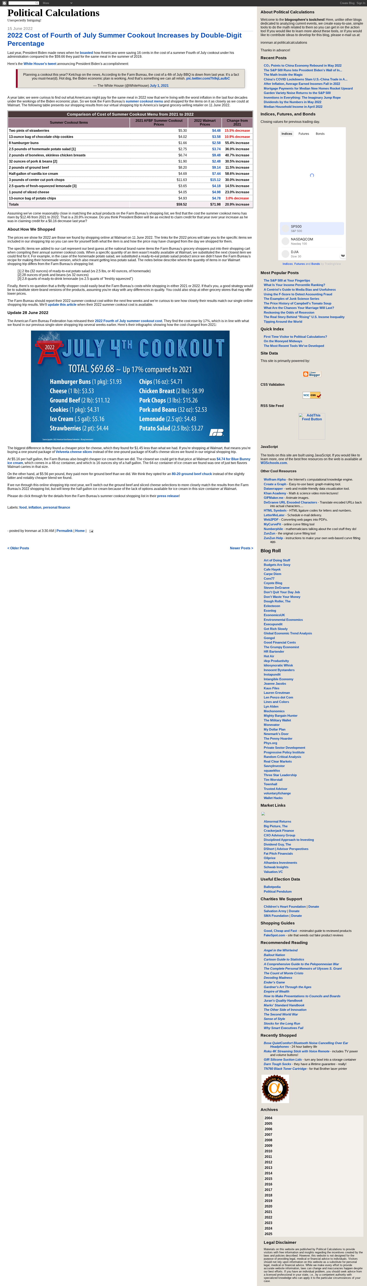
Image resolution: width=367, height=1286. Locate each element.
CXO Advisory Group (279, 835)
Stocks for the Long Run (282, 1023)
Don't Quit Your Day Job (282, 592)
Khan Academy (275, 493)
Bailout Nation (274, 955)
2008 (268, 1140)
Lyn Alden (271, 706)
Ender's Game (274, 982)
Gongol (269, 638)
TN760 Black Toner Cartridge (285, 1068)
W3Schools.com (274, 463)
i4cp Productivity (276, 661)
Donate (313, 906)
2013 (268, 1168)
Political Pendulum (278, 891)
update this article (62, 304)
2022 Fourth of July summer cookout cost (128, 321)
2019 (268, 1201)
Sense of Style (274, 1019)
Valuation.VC (273, 872)
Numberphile (273, 529)
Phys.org (270, 743)
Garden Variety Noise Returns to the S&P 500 (297, 93)
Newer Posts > (241, 548)
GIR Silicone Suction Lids (283, 1059)
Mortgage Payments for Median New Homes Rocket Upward (308, 88)
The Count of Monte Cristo (283, 973)
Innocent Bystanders (279, 670)
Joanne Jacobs (275, 683)
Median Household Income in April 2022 (293, 106)
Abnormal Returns (277, 821)
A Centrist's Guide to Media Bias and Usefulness (300, 289)
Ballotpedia (272, 887)
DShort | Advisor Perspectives (286, 849)
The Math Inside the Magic (283, 74)
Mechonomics (274, 711)
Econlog (270, 610)
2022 (268, 1217)
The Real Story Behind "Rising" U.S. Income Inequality (304, 317)
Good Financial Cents (280, 642)
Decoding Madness (278, 977)
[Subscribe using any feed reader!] (312, 438)
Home (80, 531)
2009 (268, 1145)
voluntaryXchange (277, 793)
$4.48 (216, 130)
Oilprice (269, 858)
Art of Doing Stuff (277, 560)
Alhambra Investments (280, 862)
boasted (86, 53)
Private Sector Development (284, 747)
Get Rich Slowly (276, 629)
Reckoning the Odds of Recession (289, 312)
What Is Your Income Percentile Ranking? (294, 285)
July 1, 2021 (159, 85)
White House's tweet (40, 64)
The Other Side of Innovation (285, 1009)
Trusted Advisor (275, 789)
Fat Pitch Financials (278, 853)
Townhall (270, 784)
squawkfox (272, 770)
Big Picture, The (276, 826)
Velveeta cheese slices (74, 452)
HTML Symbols (275, 510)
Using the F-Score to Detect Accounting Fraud (298, 294)
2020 (268, 1206)
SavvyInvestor (274, 766)
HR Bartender (274, 651)
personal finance (56, 507)
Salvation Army (275, 911)
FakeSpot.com (274, 935)
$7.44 (216, 173)
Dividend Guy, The (277, 844)
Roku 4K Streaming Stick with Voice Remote (296, 1051)
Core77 (269, 578)
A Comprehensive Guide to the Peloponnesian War (301, 964)
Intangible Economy (278, 679)
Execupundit (273, 624)
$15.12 (215, 180)
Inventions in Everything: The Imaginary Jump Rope (302, 97)
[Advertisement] (130, 519)
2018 (268, 1195)
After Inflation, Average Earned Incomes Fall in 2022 (302, 84)
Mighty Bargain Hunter (281, 715)
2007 (268, 1134)
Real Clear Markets (278, 761)
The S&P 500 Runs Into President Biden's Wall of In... (303, 70)
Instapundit (272, 674)
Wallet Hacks (273, 798)
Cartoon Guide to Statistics (284, 959)
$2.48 (216, 161)
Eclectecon (272, 606)
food (23, 507)
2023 (268, 1223)
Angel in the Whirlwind (281, 950)
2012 (268, 1162)
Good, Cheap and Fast (280, 931)
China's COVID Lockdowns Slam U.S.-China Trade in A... (305, 79)
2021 (268, 1212)
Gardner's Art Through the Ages (287, 987)
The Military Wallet (277, 720)
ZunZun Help (273, 538)
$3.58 (216, 137)
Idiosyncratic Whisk (278, 665)
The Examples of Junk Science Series (291, 298)
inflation (34, 507)
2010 (268, 1151)
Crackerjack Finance (279, 830)
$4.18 (216, 186)
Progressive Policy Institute (284, 752)
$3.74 (216, 149)
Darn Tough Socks (277, 1064)
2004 (268, 1118)
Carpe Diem (272, 574)
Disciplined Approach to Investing (289, 839)
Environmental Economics (283, 619)
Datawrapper (273, 488)
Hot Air (269, 656)
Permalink (64, 531)
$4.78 (216, 198)
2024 (268, 1228)
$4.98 (216, 192)
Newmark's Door (276, 734)
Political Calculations (53, 12)
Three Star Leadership (280, 775)
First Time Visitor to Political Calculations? (295, 336)
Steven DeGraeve (276, 587)
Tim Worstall (273, 779)
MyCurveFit (272, 524)
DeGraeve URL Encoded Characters (290, 502)
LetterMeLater (274, 515)
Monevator (272, 724)
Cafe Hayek (272, 569)
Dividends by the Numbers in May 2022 (292, 102)
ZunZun (269, 533)
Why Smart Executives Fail (283, 1028)
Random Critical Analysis (282, 757)
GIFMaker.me (273, 497)
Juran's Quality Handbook (283, 1000)
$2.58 (216, 143)
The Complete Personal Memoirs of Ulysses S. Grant (303, 968)
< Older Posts (18, 548)
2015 (268, 1179)
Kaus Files (271, 688)
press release (168, 496)
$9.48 (216, 155)
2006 (268, 1129)
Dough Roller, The (277, 601)
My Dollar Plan (274, 729)
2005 (268, 1123)
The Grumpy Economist (281, 647)
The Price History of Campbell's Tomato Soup (297, 303)
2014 (268, 1173)
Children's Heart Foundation (285, 906)
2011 (268, 1156)
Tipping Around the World (283, 321)
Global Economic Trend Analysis (288, 633)
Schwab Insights (276, 867)
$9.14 (216, 167)
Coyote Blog (273, 583)
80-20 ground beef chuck (192, 474)
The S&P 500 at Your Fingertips (287, 280)
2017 (268, 1190)
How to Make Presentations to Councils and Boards (302, 996)
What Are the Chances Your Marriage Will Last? (299, 308)
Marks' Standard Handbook (284, 1005)
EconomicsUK (274, 615)
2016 (268, 1184)
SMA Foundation (276, 915)
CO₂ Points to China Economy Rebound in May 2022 (303, 65)
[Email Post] (90, 531)
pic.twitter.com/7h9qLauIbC (208, 78)
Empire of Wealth (276, 991)
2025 (268, 1234)
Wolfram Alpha (275, 479)
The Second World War (281, 1014)
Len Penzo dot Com (278, 697)
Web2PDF (271, 519)
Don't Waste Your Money (282, 597)
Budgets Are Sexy (277, 565)
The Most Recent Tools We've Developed (294, 346)
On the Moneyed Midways (283, 341)
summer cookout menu (144, 101)
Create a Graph (275, 484)
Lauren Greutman (277, 692)
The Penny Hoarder (278, 738)
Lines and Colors (276, 702)
